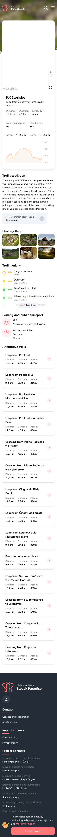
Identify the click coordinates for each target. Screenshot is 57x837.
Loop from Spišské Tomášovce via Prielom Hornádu (24, 578)
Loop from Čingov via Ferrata (23, 512)
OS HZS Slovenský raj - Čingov (18, 779)
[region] (28, 55)
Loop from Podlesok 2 (19, 374)
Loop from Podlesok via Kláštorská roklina (20, 396)
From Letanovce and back (21, 556)
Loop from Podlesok (17, 355)
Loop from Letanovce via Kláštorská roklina (20, 534)
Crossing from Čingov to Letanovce (20, 649)
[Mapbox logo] (10, 88)
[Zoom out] (50, 77)
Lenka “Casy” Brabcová (15, 788)
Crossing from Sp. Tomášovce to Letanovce (24, 601)
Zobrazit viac (30, 305)
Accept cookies (33, 830)
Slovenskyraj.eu (10, 770)
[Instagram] (6, 699)
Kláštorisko (11, 219)
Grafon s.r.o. (8, 806)
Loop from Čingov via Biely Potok (22, 491)
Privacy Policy (10, 742)
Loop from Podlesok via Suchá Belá (24, 420)
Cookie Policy (9, 737)
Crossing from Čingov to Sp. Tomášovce (23, 625)
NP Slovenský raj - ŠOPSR (16, 761)
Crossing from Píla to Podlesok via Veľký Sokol (24, 467)
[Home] (14, 8)
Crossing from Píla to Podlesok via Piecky (24, 443)
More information (25, 823)
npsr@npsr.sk (9, 721)
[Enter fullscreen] (50, 87)
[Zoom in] (50, 72)
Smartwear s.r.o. (10, 797)
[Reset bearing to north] (50, 81)
